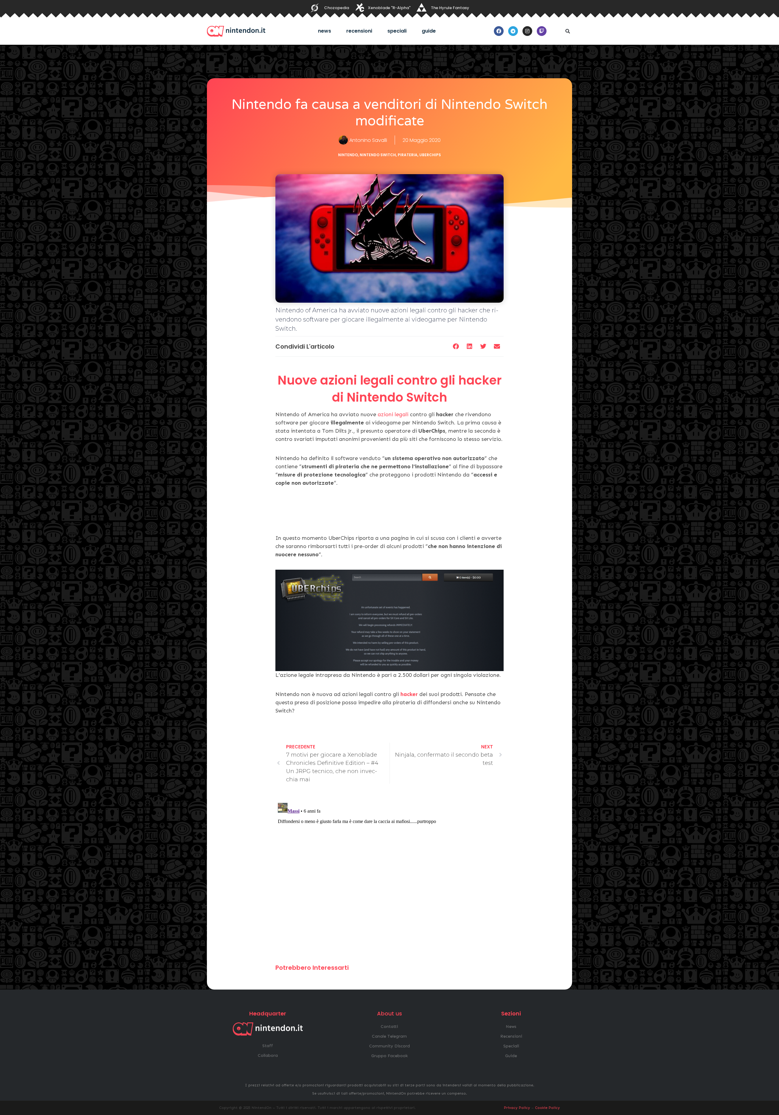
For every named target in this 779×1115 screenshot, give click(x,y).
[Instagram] (527, 31)
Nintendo (348, 154)
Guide (429, 30)
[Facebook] (499, 31)
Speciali (397, 30)
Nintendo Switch (378, 154)
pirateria (407, 154)
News (324, 30)
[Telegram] (513, 31)
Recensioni (359, 30)
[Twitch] (542, 31)
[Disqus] (389, 876)
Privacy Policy (517, 1108)
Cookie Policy (547, 1108)
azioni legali (393, 414)
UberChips (430, 154)
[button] (567, 31)
